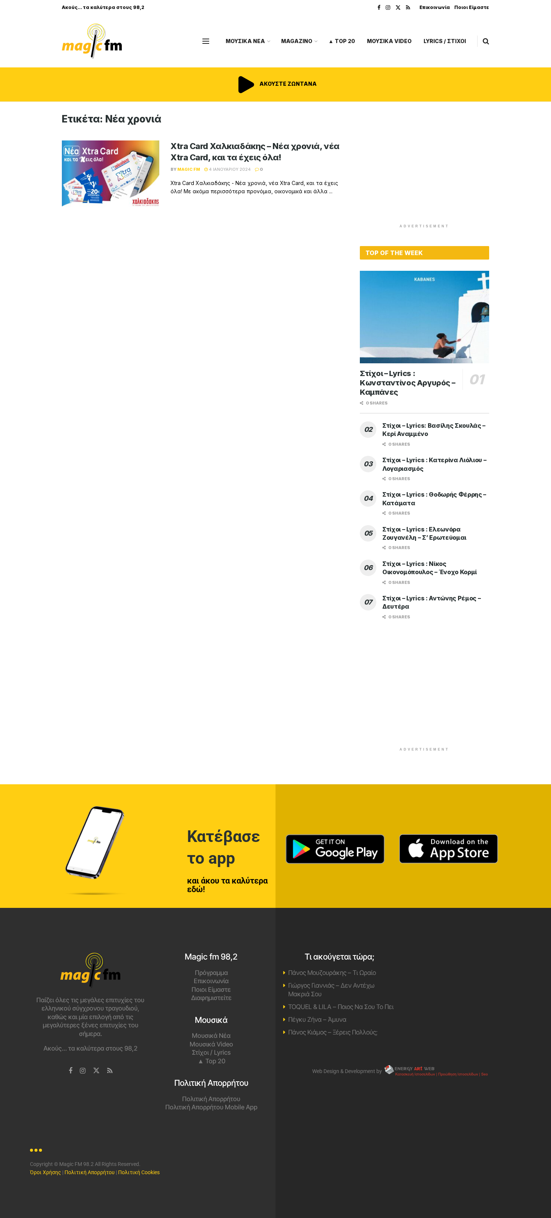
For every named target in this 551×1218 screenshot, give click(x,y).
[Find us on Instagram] (388, 7)
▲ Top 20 (341, 41)
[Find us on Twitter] (398, 7)
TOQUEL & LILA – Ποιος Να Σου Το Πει (341, 1007)
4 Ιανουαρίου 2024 (229, 169)
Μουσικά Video (211, 1044)
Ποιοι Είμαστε (471, 7)
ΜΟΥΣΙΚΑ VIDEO (389, 41)
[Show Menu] (205, 41)
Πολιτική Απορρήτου (211, 1099)
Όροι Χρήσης (45, 1172)
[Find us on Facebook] (378, 7)
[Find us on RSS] (408, 7)
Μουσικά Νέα (211, 1035)
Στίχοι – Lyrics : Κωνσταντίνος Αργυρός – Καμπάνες (407, 383)
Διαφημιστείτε (211, 998)
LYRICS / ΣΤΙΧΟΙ (445, 41)
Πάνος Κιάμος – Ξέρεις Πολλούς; (332, 1032)
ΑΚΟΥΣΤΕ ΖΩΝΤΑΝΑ (287, 84)
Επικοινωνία (434, 7)
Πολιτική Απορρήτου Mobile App (211, 1107)
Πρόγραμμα (211, 972)
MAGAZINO (296, 41)
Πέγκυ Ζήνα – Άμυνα (317, 1019)
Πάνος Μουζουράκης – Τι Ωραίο (332, 972)
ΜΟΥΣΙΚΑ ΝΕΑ (245, 41)
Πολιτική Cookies (139, 1172)
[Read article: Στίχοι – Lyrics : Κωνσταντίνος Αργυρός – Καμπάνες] (424, 317)
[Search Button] (486, 41)
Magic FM (188, 169)
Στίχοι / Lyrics (211, 1052)
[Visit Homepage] (92, 41)
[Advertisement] (425, 165)
